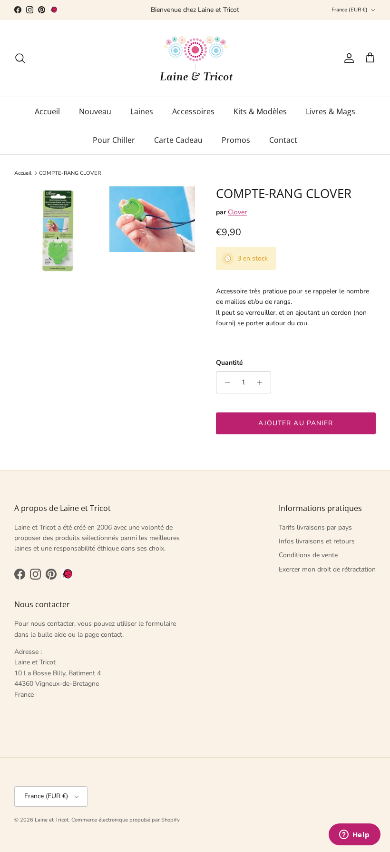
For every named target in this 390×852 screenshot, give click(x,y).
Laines (141, 111)
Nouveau (95, 111)
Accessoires (193, 111)
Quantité (229, 362)
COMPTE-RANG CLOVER (70, 173)
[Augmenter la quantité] (262, 382)
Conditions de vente (308, 555)
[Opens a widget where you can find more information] (354, 835)
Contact (283, 140)
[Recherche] (20, 58)
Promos (236, 140)
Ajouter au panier (295, 423)
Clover (237, 212)
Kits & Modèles (260, 111)
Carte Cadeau (178, 140)
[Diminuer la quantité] (224, 382)
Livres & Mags (330, 111)
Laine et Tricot (51, 819)
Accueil (47, 111)
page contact (103, 634)
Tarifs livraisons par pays (315, 527)
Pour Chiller (114, 140)
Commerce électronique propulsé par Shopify (125, 819)
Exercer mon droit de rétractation (327, 569)
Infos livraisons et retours (317, 541)
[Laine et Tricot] (195, 58)
